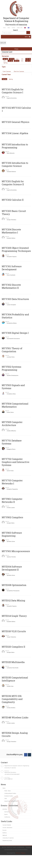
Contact (13, 27)
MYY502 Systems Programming (11, 368)
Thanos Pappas (21, 853)
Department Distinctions (10, 801)
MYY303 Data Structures (15, 299)
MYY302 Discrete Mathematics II (11, 286)
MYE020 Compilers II (13, 646)
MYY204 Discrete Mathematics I (11, 231)
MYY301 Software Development (12, 268)
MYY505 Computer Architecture (12, 424)
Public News (7, 790)
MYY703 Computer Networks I (12, 482)
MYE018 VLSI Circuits (14, 631)
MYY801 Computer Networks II (12, 500)
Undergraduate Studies (10, 793)
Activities (5, 809)
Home (4, 27)
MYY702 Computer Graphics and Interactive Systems (15, 462)
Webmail (5, 835)
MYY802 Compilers (12, 517)
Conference (7, 817)
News (4, 788)
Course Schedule (7, 825)
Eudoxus (5, 832)
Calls (5, 798)
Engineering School (7, 840)
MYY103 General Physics (15, 121)
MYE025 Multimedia (13, 662)
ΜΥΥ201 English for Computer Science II (13, 183)
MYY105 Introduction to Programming (15, 146)
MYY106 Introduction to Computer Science (15, 164)
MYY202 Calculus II (13, 199)
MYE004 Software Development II (12, 568)
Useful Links (19, 27)
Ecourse (4, 830)
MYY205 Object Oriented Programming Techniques (16, 249)
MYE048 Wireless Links (15, 717)
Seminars (6, 811)
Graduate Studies (8, 796)
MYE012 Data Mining (13, 600)
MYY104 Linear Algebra (15, 133)
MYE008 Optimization (14, 585)
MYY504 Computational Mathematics (15, 405)
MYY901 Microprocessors (16, 551)
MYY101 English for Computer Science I (12, 91)
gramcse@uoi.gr (8, 778)
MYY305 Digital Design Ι (15, 332)
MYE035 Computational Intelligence (15, 679)
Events (6, 814)
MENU (2, 43)
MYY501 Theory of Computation (12, 350)
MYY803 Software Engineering (12, 534)
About (9, 27)
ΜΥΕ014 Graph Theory (14, 615)
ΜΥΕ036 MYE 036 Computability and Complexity (12, 699)
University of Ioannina (8, 838)
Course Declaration (7, 827)
